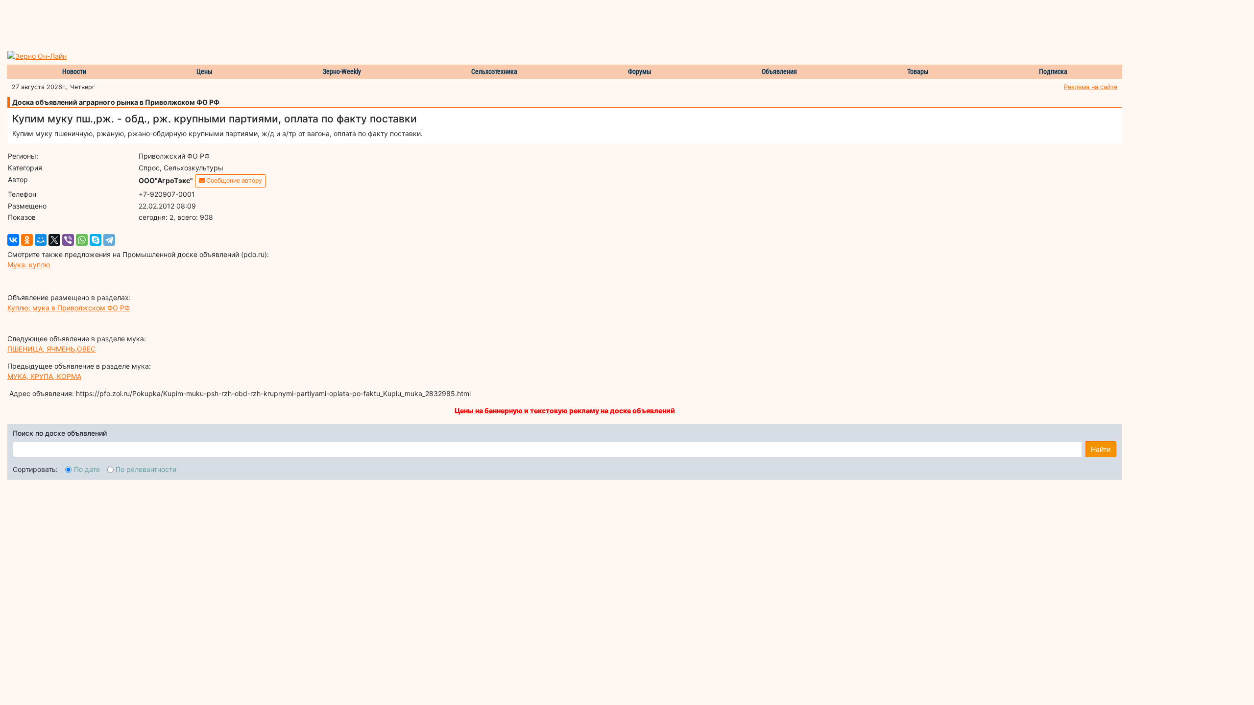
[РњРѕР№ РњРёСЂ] (41, 240)
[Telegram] (109, 240)
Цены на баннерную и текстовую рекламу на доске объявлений (565, 410)
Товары (918, 71)
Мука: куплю (28, 264)
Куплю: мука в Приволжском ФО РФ (68, 308)
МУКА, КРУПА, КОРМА (44, 376)
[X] (54, 240)
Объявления (779, 71)
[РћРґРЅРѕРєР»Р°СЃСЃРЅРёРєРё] (27, 240)
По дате (87, 469)
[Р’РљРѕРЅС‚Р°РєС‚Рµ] (13, 240)
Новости (74, 71)
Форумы (639, 71)
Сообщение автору (233, 180)
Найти (1100, 449)
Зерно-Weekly (342, 71)
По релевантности (146, 469)
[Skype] (95, 240)
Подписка (1053, 71)
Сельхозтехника (494, 71)
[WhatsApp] (82, 240)
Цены (204, 71)
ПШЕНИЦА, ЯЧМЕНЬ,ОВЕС (51, 349)
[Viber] (68, 240)
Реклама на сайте (1090, 87)
